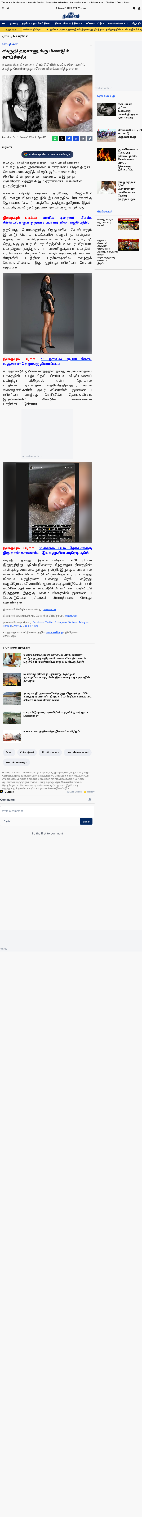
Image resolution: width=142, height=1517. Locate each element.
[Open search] (7, 8)
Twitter (49, 622)
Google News (30, 626)
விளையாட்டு (94, 23)
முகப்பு (14, 23)
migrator (7, 147)
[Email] (83, 138)
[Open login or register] (139, 8)
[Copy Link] (89, 138)
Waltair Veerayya (16, 762)
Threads (7, 626)
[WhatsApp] (55, 138)
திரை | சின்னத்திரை (67, 23)
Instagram (61, 622)
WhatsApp (71, 616)
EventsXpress (124, 2)
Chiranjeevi (27, 752)
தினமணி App (54, 632)
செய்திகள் (10, 44)
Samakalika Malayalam (57, 2)
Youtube (72, 622)
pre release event (78, 752)
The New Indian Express (13, 2)
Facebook (38, 622)
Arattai (17, 626)
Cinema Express (78, 2)
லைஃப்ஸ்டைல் (117, 23)
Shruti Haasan (50, 752)
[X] (62, 138)
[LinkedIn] (76, 138)
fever (9, 752)
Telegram (84, 622)
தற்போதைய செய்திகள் (36, 23)
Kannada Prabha (35, 2)
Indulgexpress (96, 2)
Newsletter (49, 609)
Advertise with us (32, 456)
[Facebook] (69, 138)
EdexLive (110, 2)
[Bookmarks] (133, 8)
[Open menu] (2, 8)
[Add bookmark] (91, 44)
